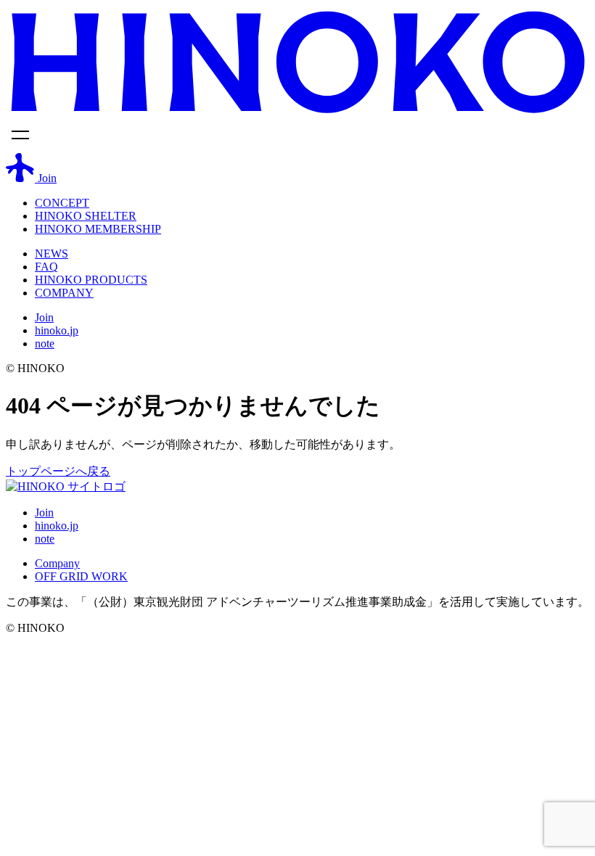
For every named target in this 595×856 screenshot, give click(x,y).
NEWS (51, 253)
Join (44, 317)
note (44, 343)
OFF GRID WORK (81, 576)
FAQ (46, 266)
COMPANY (64, 293)
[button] (297, 137)
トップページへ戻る (58, 471)
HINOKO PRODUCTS (91, 279)
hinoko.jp (56, 330)
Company (57, 563)
